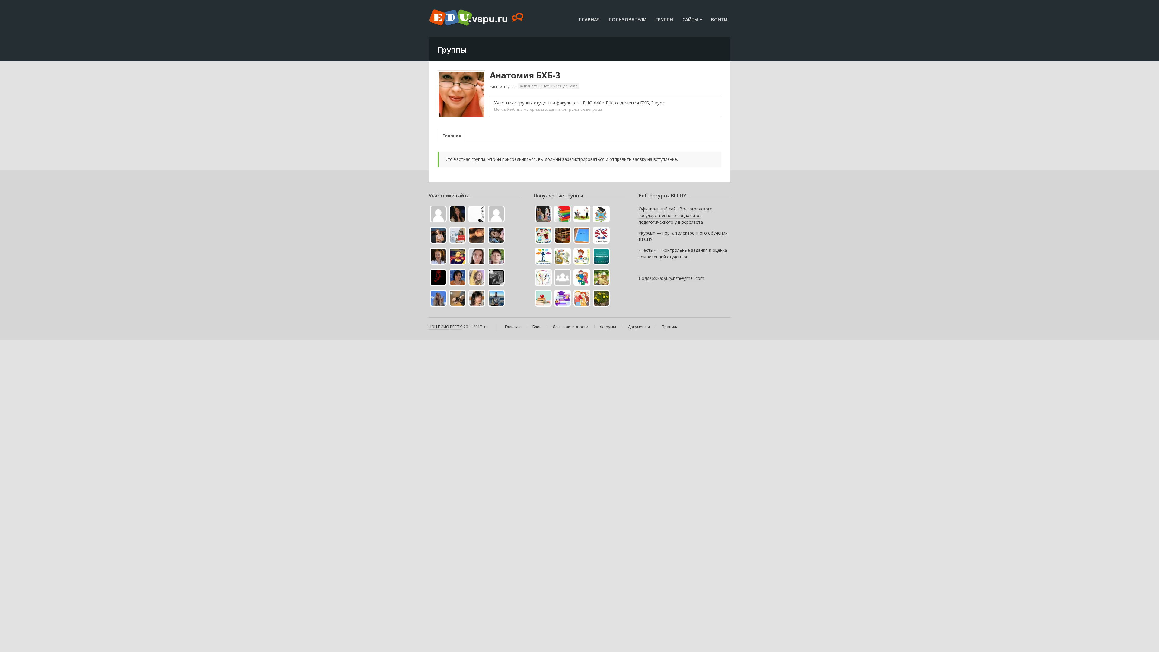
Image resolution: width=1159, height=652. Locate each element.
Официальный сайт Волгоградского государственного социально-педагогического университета (676, 215)
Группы (664, 19)
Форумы (608, 326)
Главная (589, 19)
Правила (670, 326)
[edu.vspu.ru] (477, 18)
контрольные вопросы (581, 109)
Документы (639, 326)
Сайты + (692, 19)
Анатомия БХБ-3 (525, 75)
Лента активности (570, 326)
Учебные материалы (525, 109)
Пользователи (628, 19)
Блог (536, 326)
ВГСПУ (456, 326)
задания (552, 109)
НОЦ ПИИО (439, 326)
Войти (719, 19)
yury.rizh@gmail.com (684, 278)
